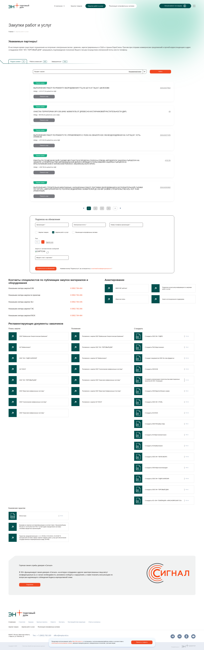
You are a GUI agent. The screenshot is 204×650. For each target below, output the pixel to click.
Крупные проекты (35, 19)
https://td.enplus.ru (77, 641)
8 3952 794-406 (76, 295)
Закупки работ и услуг (28, 627)
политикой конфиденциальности (101, 268)
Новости (48, 19)
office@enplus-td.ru (61, 635)
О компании (13, 14)
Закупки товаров (13, 627)
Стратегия (12, 19)
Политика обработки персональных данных (33, 646)
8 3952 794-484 (76, 315)
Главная (10, 31)
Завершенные (59, 61)
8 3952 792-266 (76, 309)
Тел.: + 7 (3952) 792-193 (42, 635)
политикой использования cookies (62, 643)
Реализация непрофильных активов (49, 627)
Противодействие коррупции (75, 19)
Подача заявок (17, 61)
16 (115, 208)
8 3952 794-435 (76, 302)
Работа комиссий (38, 61)
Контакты (58, 19)
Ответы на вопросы (94, 622)
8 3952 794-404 (76, 288)
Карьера (22, 19)
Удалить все (49, 242)
